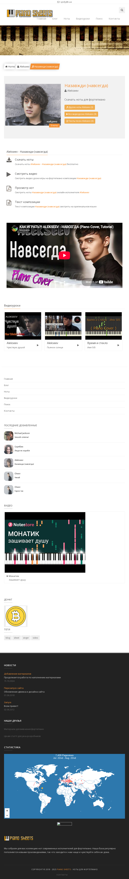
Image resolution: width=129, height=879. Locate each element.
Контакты (114, 18)
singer (26, 637)
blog (8, 637)
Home (11, 66)
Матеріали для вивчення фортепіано (24, 729)
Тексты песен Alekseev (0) (81, 121)
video (35, 637)
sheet (16, 637)
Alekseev (24, 66)
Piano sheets (64, 869)
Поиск (99, 18)
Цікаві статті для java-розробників (22, 736)
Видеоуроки (83, 18)
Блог (55, 18)
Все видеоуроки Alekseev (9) (82, 114)
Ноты (67, 18)
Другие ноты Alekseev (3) (81, 107)
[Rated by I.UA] (64, 824)
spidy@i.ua (66, 1)
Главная (8, 378)
